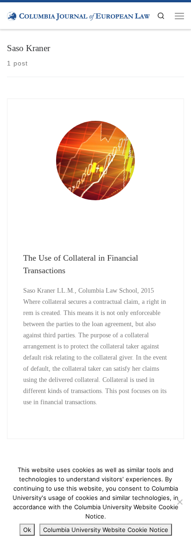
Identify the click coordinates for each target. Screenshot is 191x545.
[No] (179, 501)
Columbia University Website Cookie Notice (105, 529)
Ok (27, 529)
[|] (78, 15)
